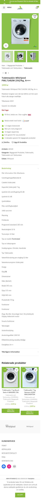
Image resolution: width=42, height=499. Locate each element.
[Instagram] (9, 466)
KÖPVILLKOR (6, 449)
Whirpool (10, 159)
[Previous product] (3, 73)
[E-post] (14, 466)
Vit (6, 272)
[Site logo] (20, 7)
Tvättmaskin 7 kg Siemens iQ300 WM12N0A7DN (30, 392)
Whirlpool (29, 426)
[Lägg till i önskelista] (16, 370)
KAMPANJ (14, 397)
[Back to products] (5, 73)
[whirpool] (10, 426)
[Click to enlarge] (5, 45)
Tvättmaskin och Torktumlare (12, 68)
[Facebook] (4, 466)
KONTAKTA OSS (7, 461)
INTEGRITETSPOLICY (9, 453)
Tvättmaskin (28, 68)
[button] (11, 411)
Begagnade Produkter (15, 65)
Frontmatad (16, 239)
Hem (3, 65)
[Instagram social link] (4, 4)
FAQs (3, 457)
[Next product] (8, 73)
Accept (20, 495)
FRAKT (4, 445)
